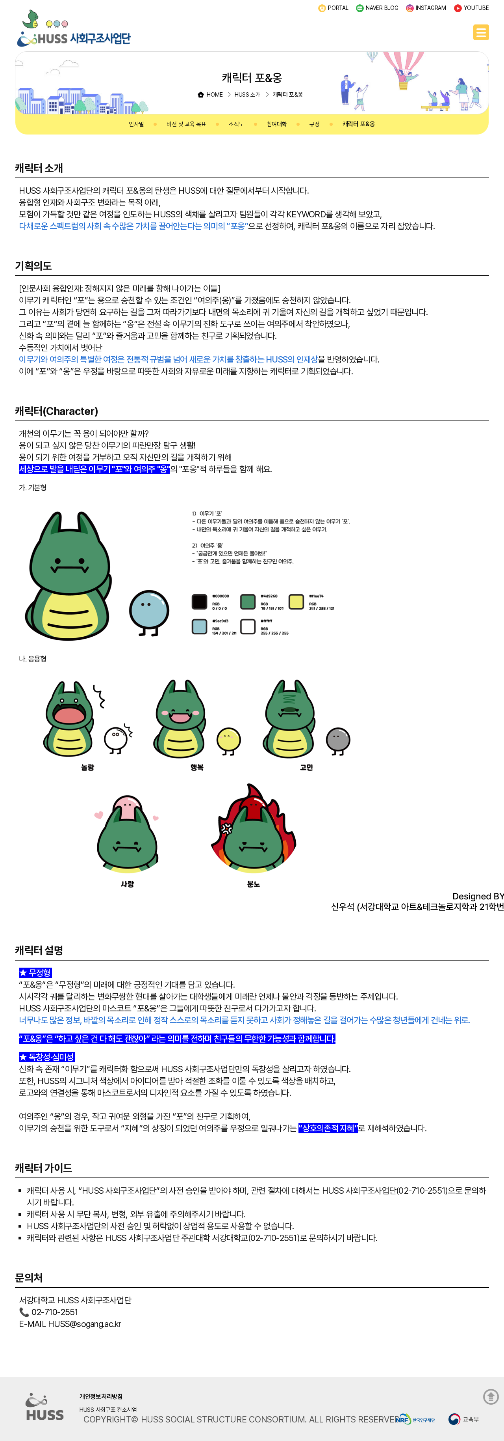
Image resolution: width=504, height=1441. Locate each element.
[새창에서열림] (415, 1418)
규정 (314, 124)
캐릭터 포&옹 (359, 124)
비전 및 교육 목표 (186, 124)
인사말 (136, 124)
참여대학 (277, 124)
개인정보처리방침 (101, 1396)
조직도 (236, 124)
